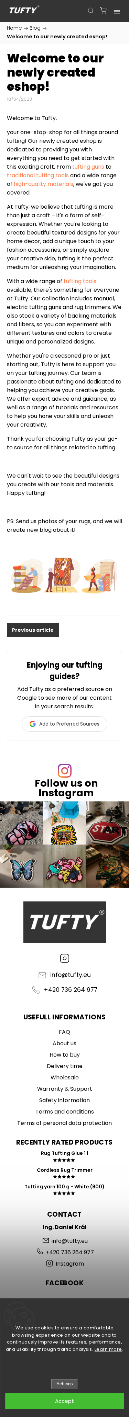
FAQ (64, 1032)
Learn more (108, 1349)
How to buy (65, 1055)
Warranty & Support (64, 1089)
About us (64, 1043)
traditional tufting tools (38, 175)
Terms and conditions (64, 1112)
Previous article (33, 630)
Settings (64, 1383)
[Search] (91, 10)
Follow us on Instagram (66, 788)
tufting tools (80, 281)
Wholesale (65, 1077)
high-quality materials (43, 184)
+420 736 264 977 (70, 990)
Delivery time (65, 1066)
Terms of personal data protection (64, 1123)
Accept (64, 1401)
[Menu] (117, 10)
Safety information (64, 1100)
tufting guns (88, 167)
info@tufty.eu (70, 975)
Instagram (65, 958)
